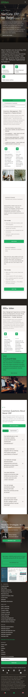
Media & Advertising (6, 590)
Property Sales (5, 610)
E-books (3, 652)
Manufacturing (5, 594)
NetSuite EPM (4, 636)
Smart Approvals (5, 614)
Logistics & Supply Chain (7, 595)
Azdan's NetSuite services (20, 667)
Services (3, 624)
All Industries (4, 584)
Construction (4, 597)
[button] (25, 2)
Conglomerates (5, 586)
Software (3, 599)
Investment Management (7, 618)
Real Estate (4, 588)
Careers (3, 648)
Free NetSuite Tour (14, 562)
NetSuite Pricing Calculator (8, 639)
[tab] (14, 100)
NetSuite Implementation (7, 626)
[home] (4, 2)
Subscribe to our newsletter (7, 656)
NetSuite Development (7, 632)
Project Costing (5, 616)
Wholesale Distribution (7, 601)
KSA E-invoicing (5, 608)
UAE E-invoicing (5, 606)
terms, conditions (16, 682)
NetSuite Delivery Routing (7, 621)
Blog (2, 650)
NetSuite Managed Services (8, 630)
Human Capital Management (8, 620)
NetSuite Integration (6, 634)
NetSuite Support (5, 628)
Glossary (3, 654)
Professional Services (6, 592)
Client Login (4, 644)
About (2, 646)
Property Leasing (5, 612)
